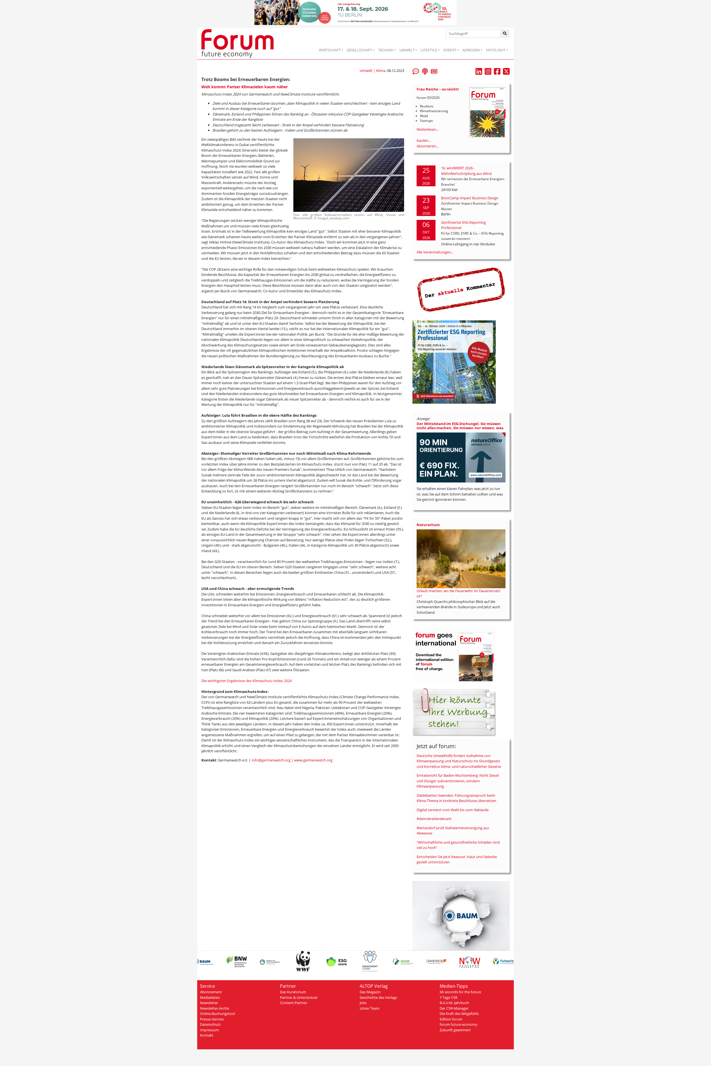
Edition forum (451, 1019)
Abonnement (211, 991)
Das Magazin (370, 991)
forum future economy (458, 1024)
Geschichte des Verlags (378, 997)
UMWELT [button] (406, 49)
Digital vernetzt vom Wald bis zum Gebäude (453, 809)
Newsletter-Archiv (214, 1008)
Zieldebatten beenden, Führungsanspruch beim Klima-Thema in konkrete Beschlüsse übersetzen (456, 798)
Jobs (363, 1002)
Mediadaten (210, 997)
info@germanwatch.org (271, 760)
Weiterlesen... (428, 129)
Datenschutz (210, 1024)
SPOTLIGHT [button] (495, 49)
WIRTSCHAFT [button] (330, 49)
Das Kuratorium (293, 991)
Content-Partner (293, 1002)
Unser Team (369, 1008)
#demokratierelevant (434, 818)
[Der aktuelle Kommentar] (461, 289)
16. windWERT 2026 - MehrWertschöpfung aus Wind (466, 170)
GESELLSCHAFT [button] (359, 49)
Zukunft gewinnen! (455, 1029)
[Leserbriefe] (415, 70)
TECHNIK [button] (385, 49)
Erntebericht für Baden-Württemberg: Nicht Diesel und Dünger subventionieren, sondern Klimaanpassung (458, 781)
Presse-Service (212, 1019)
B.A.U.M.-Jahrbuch (454, 1002)
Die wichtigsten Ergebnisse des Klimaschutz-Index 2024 (246, 680)
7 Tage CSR (448, 997)
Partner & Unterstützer (299, 997)
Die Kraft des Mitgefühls (459, 1013)
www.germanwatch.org (313, 760)
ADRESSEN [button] (471, 49)
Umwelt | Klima (372, 70)
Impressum (209, 1029)
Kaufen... (424, 140)
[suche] (505, 33)
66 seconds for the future (460, 991)
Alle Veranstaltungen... (435, 252)
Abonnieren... (428, 146)
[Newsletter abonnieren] (434, 70)
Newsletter (209, 1002)
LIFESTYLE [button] (428, 49)
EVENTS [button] (450, 49)
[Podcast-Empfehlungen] (425, 70)
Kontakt (206, 1035)
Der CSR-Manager (454, 1008)
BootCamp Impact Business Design (470, 197)
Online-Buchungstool (217, 1013)
